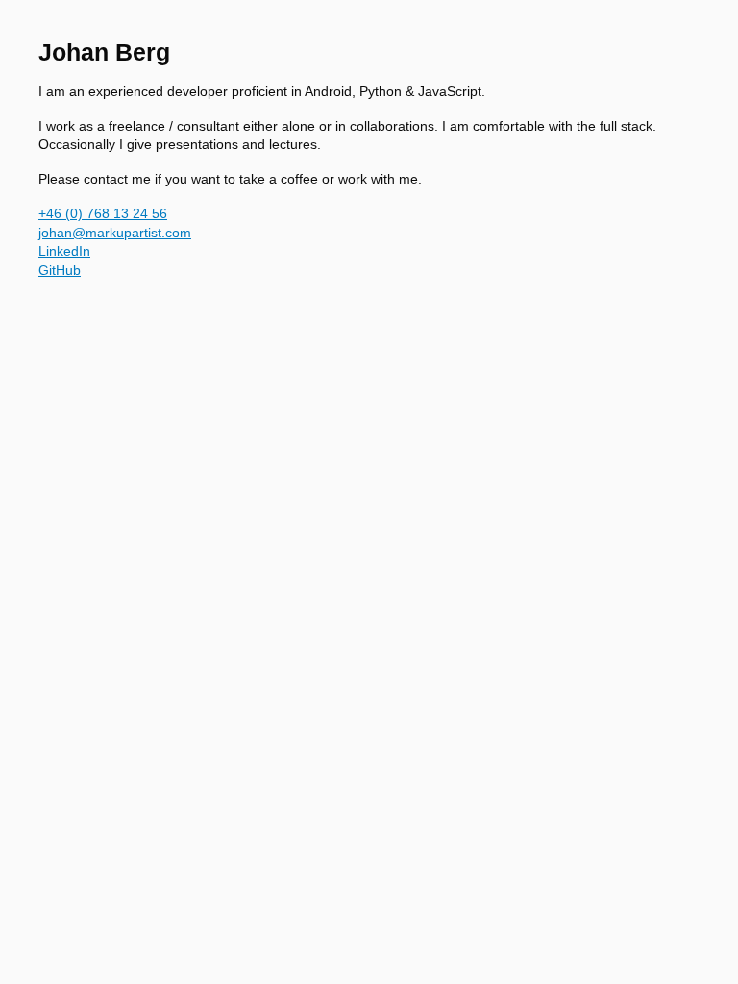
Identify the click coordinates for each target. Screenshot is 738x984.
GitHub (59, 270)
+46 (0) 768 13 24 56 (102, 213)
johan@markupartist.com (114, 232)
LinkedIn (64, 250)
